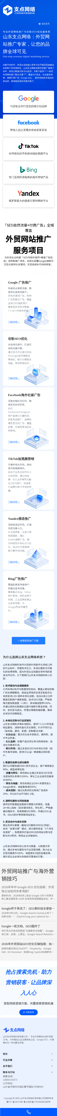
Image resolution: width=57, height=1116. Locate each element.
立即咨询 (29, 1012)
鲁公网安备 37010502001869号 (37, 1101)
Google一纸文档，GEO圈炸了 (20, 926)
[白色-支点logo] (19, 10)
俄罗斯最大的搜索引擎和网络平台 (28, 200)
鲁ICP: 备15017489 (14, 1101)
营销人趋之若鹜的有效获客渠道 (28, 130)
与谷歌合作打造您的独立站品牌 (28, 106)
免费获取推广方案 (29, 640)
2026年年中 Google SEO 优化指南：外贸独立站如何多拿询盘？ (27, 889)
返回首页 (45, 24)
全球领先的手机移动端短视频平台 (28, 153)
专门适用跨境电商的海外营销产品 (28, 177)
